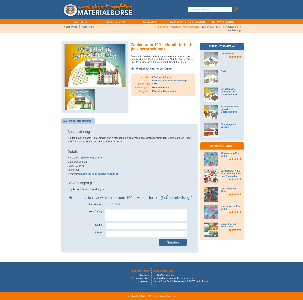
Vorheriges (71, 26)
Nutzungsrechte (223, 21)
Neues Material (115, 21)
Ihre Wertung (96, 204)
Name (99, 224)
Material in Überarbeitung (185, 26)
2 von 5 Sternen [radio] (109, 204)
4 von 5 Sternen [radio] (116, 204)
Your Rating (96, 211)
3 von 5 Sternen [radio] (112, 204)
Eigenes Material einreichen (187, 21)
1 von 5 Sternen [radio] (106, 204)
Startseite (80, 21)
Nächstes (87, 26)
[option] (95, 65)
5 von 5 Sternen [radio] (119, 204)
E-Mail (99, 232)
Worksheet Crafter (162, 77)
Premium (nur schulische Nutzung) (169, 80)
